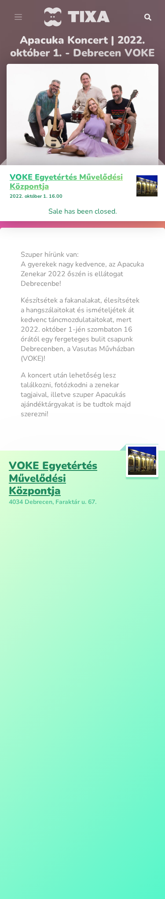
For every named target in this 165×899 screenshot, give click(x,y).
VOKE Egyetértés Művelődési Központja (66, 182)
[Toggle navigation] (18, 17)
